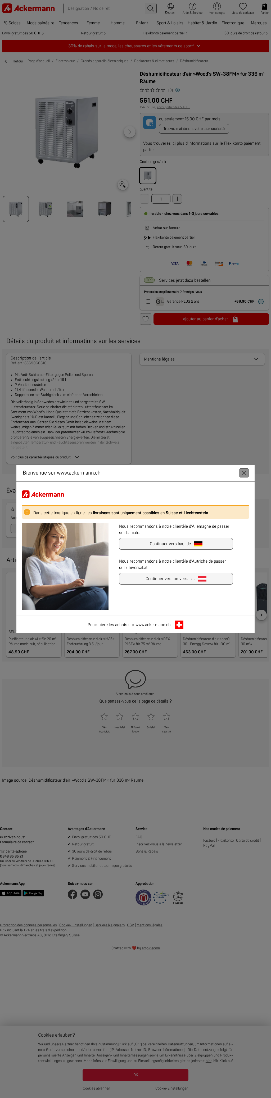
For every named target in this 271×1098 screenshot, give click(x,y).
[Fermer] (244, 473)
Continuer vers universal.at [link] (170, 579)
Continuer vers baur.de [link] (170, 544)
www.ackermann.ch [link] (153, 625)
